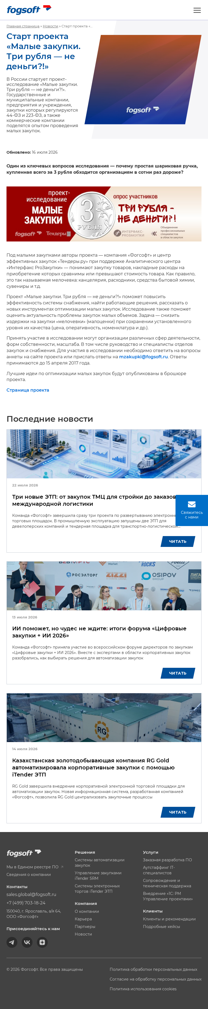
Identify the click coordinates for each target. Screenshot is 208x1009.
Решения (85, 852)
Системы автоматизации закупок (100, 863)
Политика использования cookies (143, 989)
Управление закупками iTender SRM (98, 876)
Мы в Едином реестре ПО (33, 867)
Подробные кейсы (161, 926)
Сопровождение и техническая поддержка (167, 883)
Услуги (150, 852)
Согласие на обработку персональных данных (156, 979)
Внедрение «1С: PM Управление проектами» (168, 896)
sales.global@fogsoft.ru (31, 894)
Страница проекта (27, 390)
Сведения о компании (28, 874)
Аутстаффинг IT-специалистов (159, 870)
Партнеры (85, 926)
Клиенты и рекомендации (169, 919)
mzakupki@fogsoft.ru (143, 356)
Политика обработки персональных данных (153, 969)
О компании (87, 911)
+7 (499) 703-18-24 (26, 902)
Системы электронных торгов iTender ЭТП (97, 889)
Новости (83, 934)
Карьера (83, 919)
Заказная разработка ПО (167, 860)
